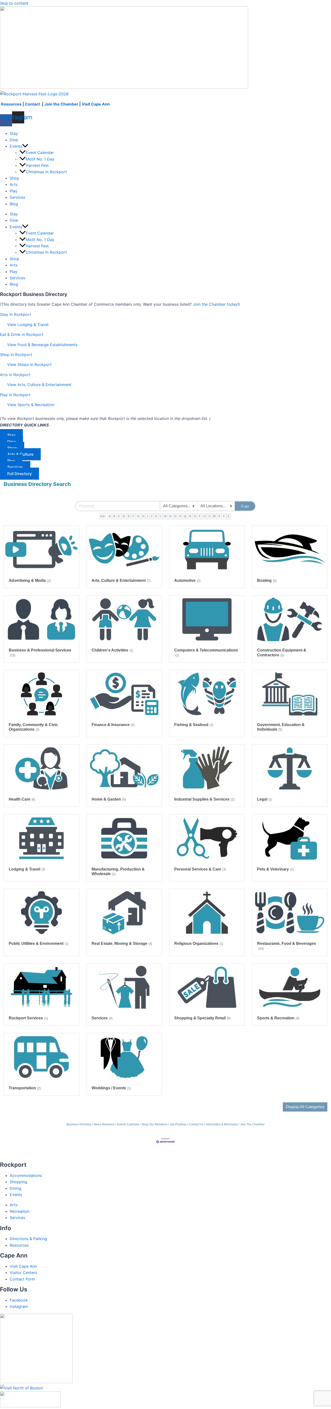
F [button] (133, 516)
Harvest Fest (37, 165)
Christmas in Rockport (46, 171)
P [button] (180, 516)
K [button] (156, 516)
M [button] (165, 516)
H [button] (143, 516)
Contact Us (196, 1124)
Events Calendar (128, 1124)
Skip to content (14, 3)
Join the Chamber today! (215, 304)
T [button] (199, 516)
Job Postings (178, 1124)
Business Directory (79, 1124)
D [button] (124, 516)
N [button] (170, 516)
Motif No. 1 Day (40, 159)
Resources (11, 104)
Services (17, 197)
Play (13, 191)
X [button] (219, 516)
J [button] (151, 516)
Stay (14, 133)
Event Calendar (40, 152)
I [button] (147, 516)
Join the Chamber (61, 104)
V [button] (209, 516)
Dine (14, 139)
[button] (25, 146)
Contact (33, 104)
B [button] (114, 516)
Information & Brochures (222, 1124)
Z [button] (228, 516)
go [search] (247, 506)
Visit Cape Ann (96, 104)
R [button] (190, 516)
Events (16, 146)
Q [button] (185, 516)
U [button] (204, 516)
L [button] (160, 516)
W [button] (214, 516)
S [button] (195, 516)
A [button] (109, 516)
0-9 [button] (102, 516)
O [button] (175, 516)
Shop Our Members (154, 1124)
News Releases (104, 1124)
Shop (14, 178)
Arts (13, 184)
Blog (14, 203)
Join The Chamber (252, 1124)
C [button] (119, 516)
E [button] (129, 516)
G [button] (138, 516)
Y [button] (224, 516)
